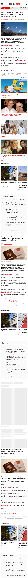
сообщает (9, 45)
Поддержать (5, 8)
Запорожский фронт (18, 74)
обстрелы (25, 73)
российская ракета (6, 292)
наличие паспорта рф (19, 60)
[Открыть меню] (2, 4)
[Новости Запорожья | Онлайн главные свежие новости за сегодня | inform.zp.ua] (14, 4)
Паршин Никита (8, 19)
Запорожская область (11, 74)
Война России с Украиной (4, 74)
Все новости (14, 230)
